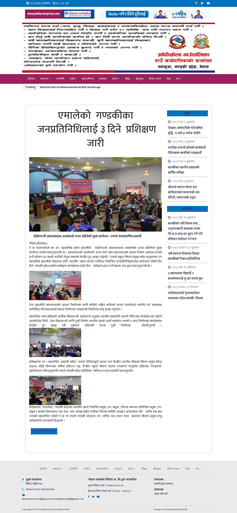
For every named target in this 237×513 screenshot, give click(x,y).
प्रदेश (114, 78)
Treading (30, 87)
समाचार (44, 78)
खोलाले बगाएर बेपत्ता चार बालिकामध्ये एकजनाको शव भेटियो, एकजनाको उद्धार (70, 85)
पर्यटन (73, 78)
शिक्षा (127, 78)
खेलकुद (139, 78)
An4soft (183, 509)
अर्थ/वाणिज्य (87, 78)
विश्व (169, 78)
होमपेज (31, 78)
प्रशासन (103, 78)
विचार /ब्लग (155, 78)
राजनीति (60, 78)
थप (177, 78)
